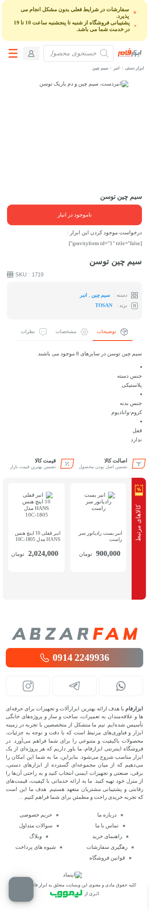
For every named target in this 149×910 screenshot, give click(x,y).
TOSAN (104, 305)
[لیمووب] (66, 894)
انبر (116, 68)
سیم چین (100, 68)
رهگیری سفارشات (107, 847)
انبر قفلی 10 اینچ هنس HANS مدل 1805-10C (37, 536)
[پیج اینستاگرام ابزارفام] (28, 686)
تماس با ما (107, 825)
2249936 (81, 657)
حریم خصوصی (35, 815)
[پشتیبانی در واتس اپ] (121, 686)
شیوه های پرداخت (35, 847)
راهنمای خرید (107, 836)
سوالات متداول (36, 825)
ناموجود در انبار (75, 215)
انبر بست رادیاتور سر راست (100, 536)
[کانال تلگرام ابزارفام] (74, 686)
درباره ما (107, 815)
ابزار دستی (134, 68)
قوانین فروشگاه (107, 858)
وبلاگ (35, 836)
